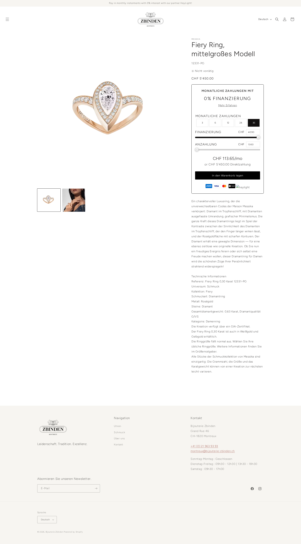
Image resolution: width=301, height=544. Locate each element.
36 (254, 122)
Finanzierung (208, 132)
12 (228, 122)
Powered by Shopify (73, 532)
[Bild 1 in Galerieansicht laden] (48, 200)
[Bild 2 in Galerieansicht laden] (73, 200)
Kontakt (118, 444)
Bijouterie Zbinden (54, 532)
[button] (7, 19)
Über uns (119, 438)
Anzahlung (206, 144)
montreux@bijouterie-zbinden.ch (213, 451)
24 (241, 122)
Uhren (117, 426)
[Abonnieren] (96, 488)
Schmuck (119, 432)
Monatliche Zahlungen (218, 116)
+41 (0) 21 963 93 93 (204, 446)
